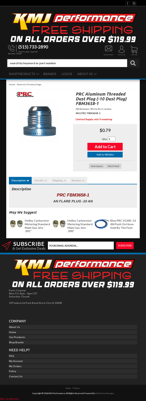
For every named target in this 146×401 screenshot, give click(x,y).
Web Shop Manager (105, 393)
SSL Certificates (9, 398)
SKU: (78, 113)
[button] (73, 63)
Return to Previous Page (29, 84)
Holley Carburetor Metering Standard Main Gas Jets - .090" (80, 226)
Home (12, 84)
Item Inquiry (97, 166)
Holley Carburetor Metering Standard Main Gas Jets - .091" (37, 226)
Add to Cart (105, 146)
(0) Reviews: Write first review (93, 108)
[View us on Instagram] (134, 3)
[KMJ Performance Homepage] (73, 27)
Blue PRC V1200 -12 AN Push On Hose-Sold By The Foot (123, 224)
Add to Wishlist (105, 154)
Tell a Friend (113, 166)
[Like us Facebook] (127, 3)
